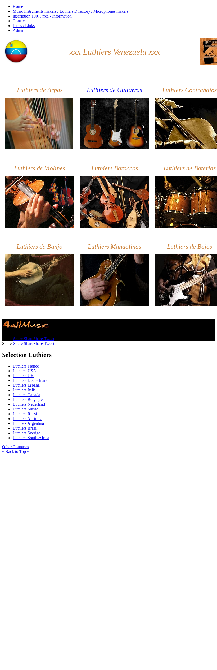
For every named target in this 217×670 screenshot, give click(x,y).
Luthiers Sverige (26, 433)
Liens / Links (24, 25)
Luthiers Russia (26, 414)
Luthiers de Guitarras (114, 90)
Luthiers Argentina (28, 423)
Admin (18, 30)
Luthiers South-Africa (31, 437)
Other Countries (15, 446)
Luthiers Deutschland (30, 380)
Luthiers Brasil (25, 428)
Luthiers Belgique (28, 399)
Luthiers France (26, 366)
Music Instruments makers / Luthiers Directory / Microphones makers (70, 11)
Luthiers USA (24, 371)
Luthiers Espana (26, 385)
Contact (19, 21)
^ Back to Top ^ (15, 451)
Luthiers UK (23, 375)
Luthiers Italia (24, 390)
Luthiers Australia (27, 418)
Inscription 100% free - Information (42, 16)
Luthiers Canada (26, 394)
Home (18, 6)
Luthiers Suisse (25, 409)
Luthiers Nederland (29, 404)
